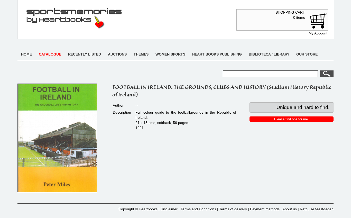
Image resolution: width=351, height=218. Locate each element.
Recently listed (84, 54)
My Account (318, 33)
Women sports (170, 54)
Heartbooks (148, 209)
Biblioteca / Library (269, 54)
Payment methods (265, 209)
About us (289, 209)
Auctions (117, 54)
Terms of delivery (233, 209)
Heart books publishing (217, 54)
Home (26, 54)
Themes (141, 54)
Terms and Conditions (198, 209)
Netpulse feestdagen (317, 209)
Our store (307, 54)
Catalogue (50, 54)
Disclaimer (169, 209)
